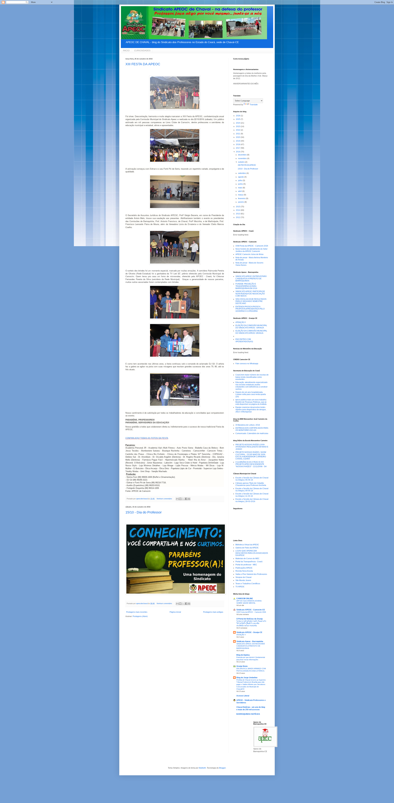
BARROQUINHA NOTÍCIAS (248, 714)
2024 (238, 123)
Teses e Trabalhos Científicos (247, 584)
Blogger (222, 768)
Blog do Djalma (243, 655)
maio (240, 188)
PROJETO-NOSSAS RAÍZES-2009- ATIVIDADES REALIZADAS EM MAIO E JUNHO (251, 447)
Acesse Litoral (242, 696)
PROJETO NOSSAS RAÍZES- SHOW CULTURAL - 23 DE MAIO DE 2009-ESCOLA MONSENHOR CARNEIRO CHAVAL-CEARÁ (250, 455)
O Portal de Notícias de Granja (249, 619)
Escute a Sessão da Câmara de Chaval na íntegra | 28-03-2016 (251, 500)
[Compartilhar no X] (183, 498)
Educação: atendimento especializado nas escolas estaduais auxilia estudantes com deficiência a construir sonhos (251, 385)
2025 (238, 119)
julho (240, 180)
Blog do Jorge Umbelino (246, 678)
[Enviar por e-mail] (177, 498)
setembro (242, 173)
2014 (238, 210)
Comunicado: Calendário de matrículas (251, 433)
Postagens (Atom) (140, 616)
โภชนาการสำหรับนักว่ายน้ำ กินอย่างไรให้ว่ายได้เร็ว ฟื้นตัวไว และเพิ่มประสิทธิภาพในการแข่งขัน (251, 623)
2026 (238, 116)
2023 (238, 126)
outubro (241, 162)
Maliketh (202, 768)
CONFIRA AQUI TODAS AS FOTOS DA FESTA (146, 438)
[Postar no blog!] (180, 498)
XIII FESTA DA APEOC (142, 64)
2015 (238, 207)
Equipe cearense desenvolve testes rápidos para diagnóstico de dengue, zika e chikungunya (250, 409)
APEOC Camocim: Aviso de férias (249, 254)
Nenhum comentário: (165, 499)
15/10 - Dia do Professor (143, 512)
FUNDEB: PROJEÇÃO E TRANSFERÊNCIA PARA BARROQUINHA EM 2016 (246, 286)
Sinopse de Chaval (243, 577)
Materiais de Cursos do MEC (247, 558)
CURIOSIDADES (142, 50)
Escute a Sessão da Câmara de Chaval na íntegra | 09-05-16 (251, 489)
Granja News (242, 666)
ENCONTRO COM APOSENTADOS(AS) (244, 340)
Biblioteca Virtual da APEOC (247, 545)
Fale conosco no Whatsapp (246, 363)
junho (240, 184)
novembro (242, 158)
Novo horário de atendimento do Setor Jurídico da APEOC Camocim (251, 250)
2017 (238, 148)
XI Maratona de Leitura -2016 (247, 425)
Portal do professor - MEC (246, 565)
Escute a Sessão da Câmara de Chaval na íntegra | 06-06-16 (251, 479)
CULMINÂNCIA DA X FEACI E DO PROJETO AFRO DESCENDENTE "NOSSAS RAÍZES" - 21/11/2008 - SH (251, 464)
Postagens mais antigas (213, 612)
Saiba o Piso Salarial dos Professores (251, 574)
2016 (238, 152)
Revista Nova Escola (244, 571)
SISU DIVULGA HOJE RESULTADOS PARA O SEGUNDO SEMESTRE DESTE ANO (250, 301)
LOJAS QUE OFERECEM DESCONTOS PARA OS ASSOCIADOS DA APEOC (251, 553)
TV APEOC (240, 587)
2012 (238, 217)
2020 (238, 137)
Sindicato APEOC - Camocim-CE (250, 610)
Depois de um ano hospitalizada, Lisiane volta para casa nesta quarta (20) (250, 394)
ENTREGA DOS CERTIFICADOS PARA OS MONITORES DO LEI (251, 429)
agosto (241, 177)
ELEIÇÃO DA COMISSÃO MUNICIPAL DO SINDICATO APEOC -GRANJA (251, 326)
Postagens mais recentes (136, 612)
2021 (238, 134)
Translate (254, 105)
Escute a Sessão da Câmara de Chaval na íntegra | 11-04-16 (251, 495)
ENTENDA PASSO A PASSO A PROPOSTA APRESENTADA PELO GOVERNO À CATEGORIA (250, 309)
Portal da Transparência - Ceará (248, 562)
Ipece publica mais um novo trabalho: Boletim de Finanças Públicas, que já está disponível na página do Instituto (251, 402)
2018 (238, 144)
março (241, 195)
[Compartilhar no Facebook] (186, 498)
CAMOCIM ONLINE (244, 598)
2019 (238, 141)
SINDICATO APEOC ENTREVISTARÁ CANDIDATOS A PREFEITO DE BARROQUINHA (251, 278)
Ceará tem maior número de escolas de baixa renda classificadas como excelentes (252, 377)
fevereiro (242, 198)
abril (240, 191)
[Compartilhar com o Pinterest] (189, 498)
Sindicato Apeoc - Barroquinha (249, 641)
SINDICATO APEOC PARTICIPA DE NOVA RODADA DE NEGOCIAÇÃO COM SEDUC (250, 293)
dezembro (242, 155)
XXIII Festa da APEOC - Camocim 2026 (251, 246)
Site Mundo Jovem (243, 580)
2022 (238, 130)
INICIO (126, 50)
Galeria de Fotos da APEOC (247, 548)
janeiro (241, 202)
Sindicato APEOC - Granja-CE (249, 632)
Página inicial (175, 612)
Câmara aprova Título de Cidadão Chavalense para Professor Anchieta (250, 484)
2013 (238, 214)
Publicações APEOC (244, 568)
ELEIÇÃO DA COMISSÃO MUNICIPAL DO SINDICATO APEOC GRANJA (251, 332)
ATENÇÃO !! (240, 322)
